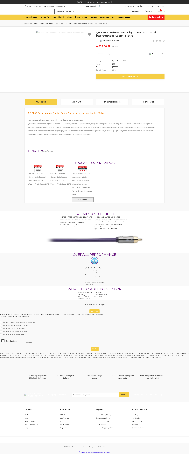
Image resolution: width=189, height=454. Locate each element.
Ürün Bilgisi (41, 102)
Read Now (82, 200)
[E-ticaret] (94, 452)
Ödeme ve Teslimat (103, 418)
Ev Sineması (64, 418)
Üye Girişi (135, 415)
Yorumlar (76, 102)
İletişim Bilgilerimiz (31, 424)
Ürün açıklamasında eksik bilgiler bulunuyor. (17, 325)
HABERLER (160, 6)
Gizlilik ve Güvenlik (102, 421)
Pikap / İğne (64, 424)
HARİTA (150, 6)
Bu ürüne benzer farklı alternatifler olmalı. (16, 334)
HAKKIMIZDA (129, 6)
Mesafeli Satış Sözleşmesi (105, 415)
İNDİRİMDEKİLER (156, 17)
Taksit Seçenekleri (112, 102)
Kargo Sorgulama (138, 421)
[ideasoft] (83, 452)
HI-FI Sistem (64, 415)
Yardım (27, 418)
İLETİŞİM (140, 6)
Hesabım (135, 424)
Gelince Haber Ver (130, 76)
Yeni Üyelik (136, 418)
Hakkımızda (28, 415)
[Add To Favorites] (89, 34)
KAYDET (124, 395)
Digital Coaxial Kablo (119, 61)
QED (113, 64)
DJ (61, 421)
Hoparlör (63, 428)
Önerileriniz (148, 102)
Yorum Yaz (94, 311)
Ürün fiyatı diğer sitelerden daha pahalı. (15, 331)
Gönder (94, 349)
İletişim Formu (29, 421)
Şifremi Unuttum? (138, 428)
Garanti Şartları (101, 424)
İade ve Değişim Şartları (104, 428)
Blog (26, 428)
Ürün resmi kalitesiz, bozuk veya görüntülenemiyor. (19, 322)
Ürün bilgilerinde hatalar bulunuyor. (14, 328)
